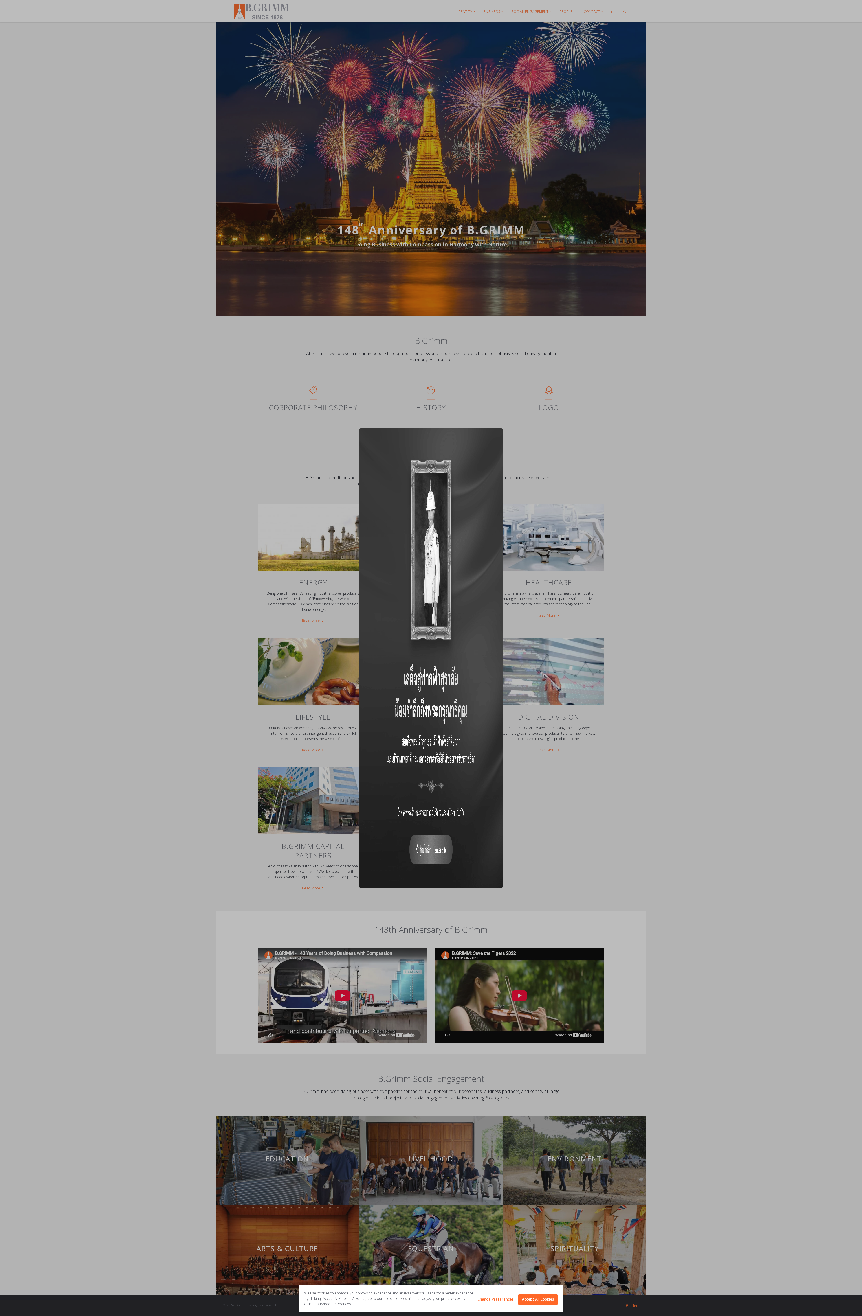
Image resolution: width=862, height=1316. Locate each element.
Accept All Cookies (538, 1299)
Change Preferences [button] (495, 1299)
